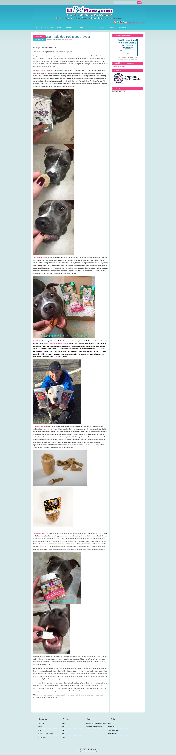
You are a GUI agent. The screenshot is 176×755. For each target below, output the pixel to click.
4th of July (41, 723)
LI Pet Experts (38, 32)
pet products (68, 39)
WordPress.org (112, 733)
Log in (110, 723)
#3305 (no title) (47, 27)
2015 (63, 726)
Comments (113, 730)
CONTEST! (101, 27)
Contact (112, 27)
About (59, 27)
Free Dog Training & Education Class (96, 723)
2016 (63, 723)
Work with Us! (124, 27)
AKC (39, 730)
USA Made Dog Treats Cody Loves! (68, 36)
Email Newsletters (125, 59)
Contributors (69, 27)
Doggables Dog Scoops (41, 426)
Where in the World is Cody (58, 343)
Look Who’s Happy (39, 257)
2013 (63, 733)
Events (81, 27)
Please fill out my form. (118, 66)
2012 (63, 737)
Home (35, 27)
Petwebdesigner (94, 751)
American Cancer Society (45, 733)
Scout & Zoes (37, 341)
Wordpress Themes (82, 751)
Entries (111, 726)
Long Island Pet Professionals (93, 726)
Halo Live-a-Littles (39, 533)
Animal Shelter (42, 737)
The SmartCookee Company (42, 70)
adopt (40, 726)
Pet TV (90, 27)
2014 (63, 730)
